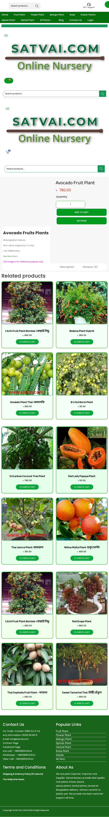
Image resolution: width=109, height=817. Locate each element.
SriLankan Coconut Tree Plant (27, 476)
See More (7, 256)
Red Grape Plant (81, 621)
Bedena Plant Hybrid (81, 331)
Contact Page (10, 743)
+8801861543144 (26, 755)
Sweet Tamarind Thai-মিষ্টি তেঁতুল (82, 692)
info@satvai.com (19, 739)
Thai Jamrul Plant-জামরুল (27, 547)
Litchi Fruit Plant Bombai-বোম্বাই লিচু (27, 331)
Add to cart (82, 212)
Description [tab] (67, 267)
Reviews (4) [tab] (90, 267)
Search (37, 6)
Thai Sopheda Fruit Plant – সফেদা (27, 692)
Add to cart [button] (28, 341)
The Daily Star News (13, 779)
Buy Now (81, 220)
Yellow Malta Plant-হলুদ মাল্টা (82, 547)
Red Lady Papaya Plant (81, 476)
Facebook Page (11, 747)
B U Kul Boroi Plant (82, 402)
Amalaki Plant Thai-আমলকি (27, 402)
